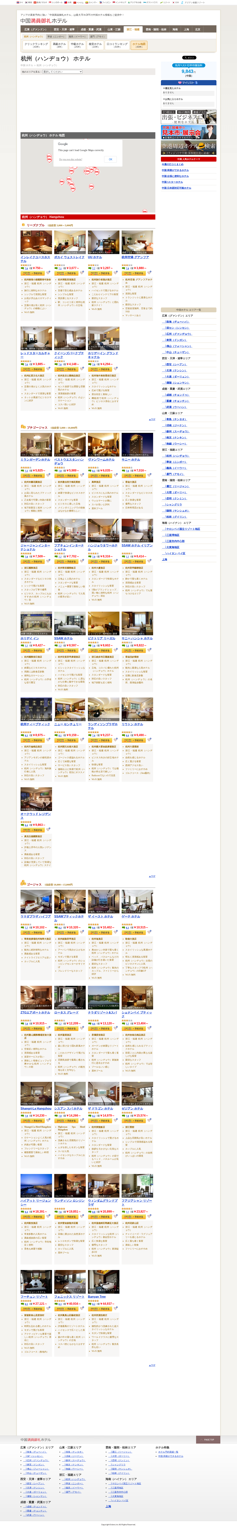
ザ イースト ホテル (100, 916)
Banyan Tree (97, 1296)
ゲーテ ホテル (131, 916)
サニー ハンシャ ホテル (137, 638)
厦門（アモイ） (98, 36)
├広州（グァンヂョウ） (177, 334)
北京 (197, 29)
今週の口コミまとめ (172, 164)
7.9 (60, 470)
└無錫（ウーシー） (174, 443)
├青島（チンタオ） (174, 419)
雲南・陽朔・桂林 (156, 29)
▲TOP (152, 419)
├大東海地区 (170, 547)
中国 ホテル (27, 65)
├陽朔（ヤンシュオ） (176, 510)
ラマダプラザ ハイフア (36, 916)
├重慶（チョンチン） (176, 401)
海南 (175, 29)
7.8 (26, 556)
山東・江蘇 (114, 29)
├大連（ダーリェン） (176, 376)
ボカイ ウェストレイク (69, 257)
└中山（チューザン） (176, 352)
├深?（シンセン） (33, 1456)
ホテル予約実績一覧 (168, 1452)
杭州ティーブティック (35, 724)
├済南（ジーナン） (174, 425)
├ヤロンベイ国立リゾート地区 (181, 529)
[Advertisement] (88, 103)
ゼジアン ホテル (132, 1108)
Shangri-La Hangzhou (36, 1108)
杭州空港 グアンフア (135, 257)
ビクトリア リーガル (101, 638)
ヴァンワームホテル (101, 459)
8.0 (127, 735)
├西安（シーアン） (174, 364)
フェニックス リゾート (69, 1296)
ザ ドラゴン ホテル (100, 1108)
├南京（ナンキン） (174, 437)
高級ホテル (59, 45)
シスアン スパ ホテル (68, 1108)
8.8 (93, 1212)
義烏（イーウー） (78, 36)
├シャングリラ (172, 504)
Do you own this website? (70, 159)
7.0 (127, 268)
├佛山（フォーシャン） (177, 346)
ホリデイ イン (30, 638)
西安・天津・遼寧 (64, 29)
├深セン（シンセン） (176, 328)
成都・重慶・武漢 (91, 29)
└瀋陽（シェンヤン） (176, 382)
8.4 (26, 825)
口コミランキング (117, 45)
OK (110, 159)
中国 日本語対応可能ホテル (176, 188)
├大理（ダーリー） (174, 492)
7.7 (93, 268)
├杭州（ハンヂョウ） (176, 455)
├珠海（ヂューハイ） (176, 321)
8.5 (26, 1304)
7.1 (60, 268)
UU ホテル (95, 257)
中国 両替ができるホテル (175, 170)
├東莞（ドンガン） (174, 340)
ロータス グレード (66, 1012)
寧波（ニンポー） (56, 36)
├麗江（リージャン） (176, 486)
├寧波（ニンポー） (174, 462)
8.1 (93, 470)
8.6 (93, 927)
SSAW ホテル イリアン (137, 545)
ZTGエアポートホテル (35, 1012)
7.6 (26, 268)
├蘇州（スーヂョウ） (176, 431)
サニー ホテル (131, 459)
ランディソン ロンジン (69, 1200)
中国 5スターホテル (172, 182)
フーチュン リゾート (34, 1296)
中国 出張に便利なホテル (175, 176)
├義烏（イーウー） (174, 468)
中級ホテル (77, 45)
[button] (91, 170)
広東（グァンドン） (36, 29)
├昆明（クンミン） (174, 498)
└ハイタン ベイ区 (173, 553)
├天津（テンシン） (174, 370)
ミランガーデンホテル (35, 459)
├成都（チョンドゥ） (176, 395)
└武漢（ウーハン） (174, 407)
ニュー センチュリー (68, 724)
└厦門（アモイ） (173, 474)
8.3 (26, 735)
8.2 (60, 927)
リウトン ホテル (132, 724)
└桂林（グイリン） (174, 516)
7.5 (26, 470)
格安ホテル (95, 45)
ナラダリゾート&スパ (102, 1012)
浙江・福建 (133, 29)
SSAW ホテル (63, 638)
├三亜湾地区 (170, 535)
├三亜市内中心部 (173, 541)
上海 (186, 29)
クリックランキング (36, 45)
